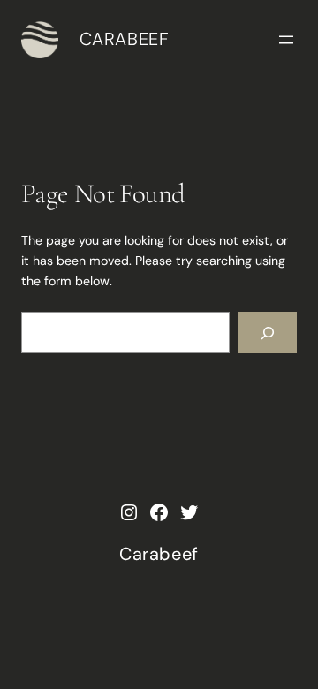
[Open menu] (286, 39)
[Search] (267, 332)
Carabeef (125, 38)
